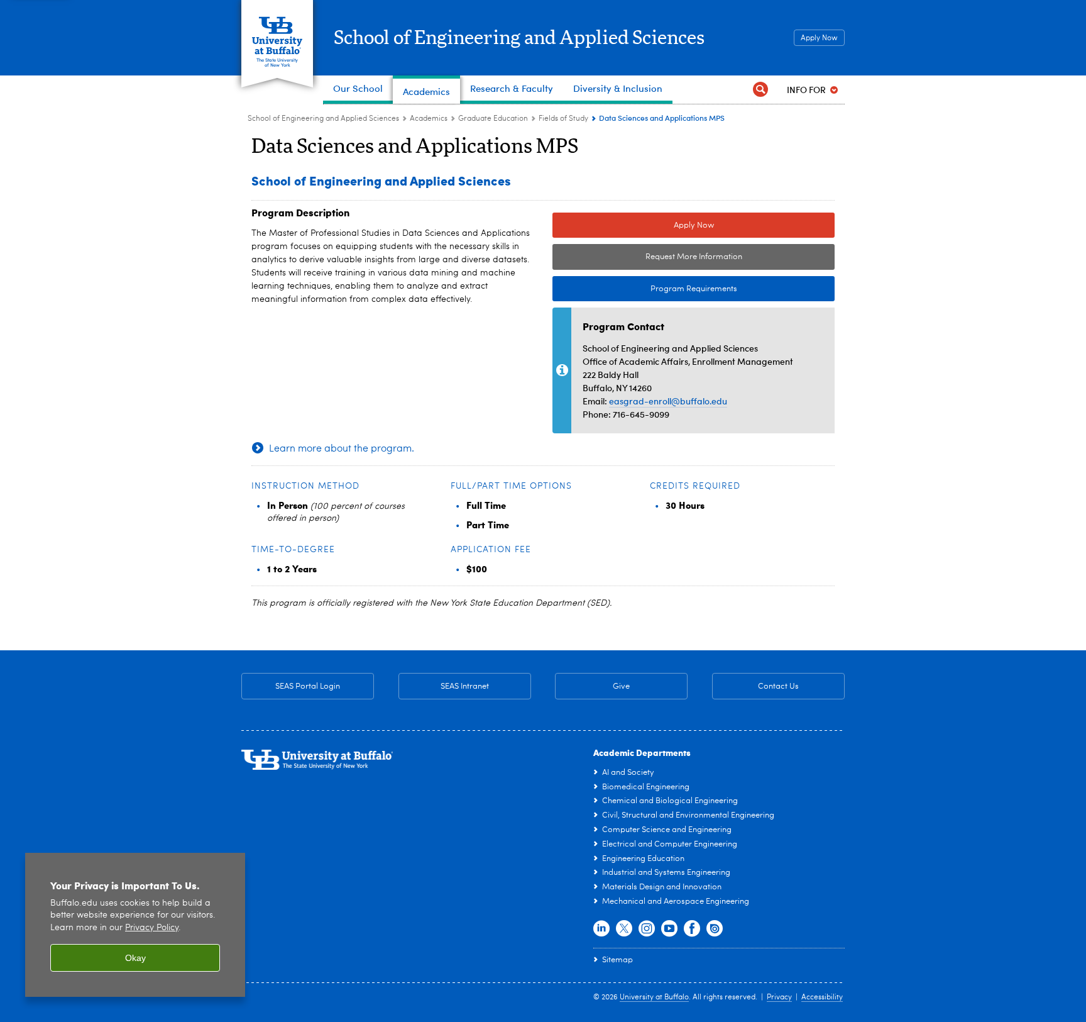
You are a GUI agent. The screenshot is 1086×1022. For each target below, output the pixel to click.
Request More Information (693, 257)
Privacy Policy (151, 928)
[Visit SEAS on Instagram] (647, 929)
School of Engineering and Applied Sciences (519, 38)
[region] (135, 925)
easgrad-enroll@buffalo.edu (668, 401)
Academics (428, 119)
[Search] (760, 89)
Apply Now (819, 38)
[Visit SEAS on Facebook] (692, 929)
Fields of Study (563, 119)
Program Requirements (644, 289)
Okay (135, 958)
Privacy (779, 997)
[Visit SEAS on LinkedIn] (601, 929)
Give (621, 686)
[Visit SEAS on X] (624, 929)
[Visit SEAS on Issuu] (714, 929)
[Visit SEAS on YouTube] (669, 929)
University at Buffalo (654, 997)
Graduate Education (493, 119)
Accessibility (822, 997)
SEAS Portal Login (307, 686)
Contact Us (755, 686)
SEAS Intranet (443, 686)
